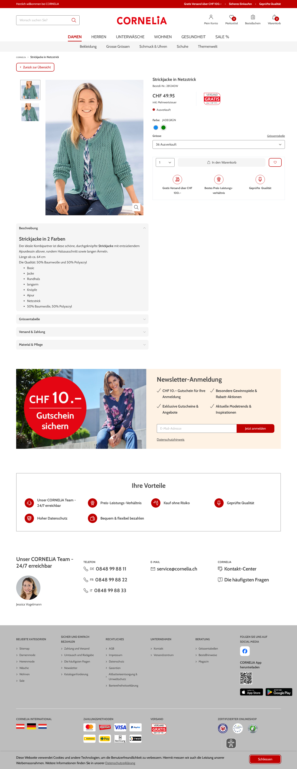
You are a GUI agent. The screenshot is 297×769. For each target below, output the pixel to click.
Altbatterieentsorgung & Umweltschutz (123, 676)
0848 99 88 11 (111, 569)
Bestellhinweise (208, 655)
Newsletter (70, 668)
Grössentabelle (276, 136)
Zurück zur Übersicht (37, 67)
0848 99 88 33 (110, 590)
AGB (111, 648)
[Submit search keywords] (74, 20)
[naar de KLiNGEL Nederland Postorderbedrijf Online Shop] (42, 726)
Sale (21, 680)
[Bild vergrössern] (136, 207)
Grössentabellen (208, 648)
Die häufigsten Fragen (246, 580)
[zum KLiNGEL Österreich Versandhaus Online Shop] (20, 726)
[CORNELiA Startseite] (142, 20)
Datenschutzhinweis (170, 440)
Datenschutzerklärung (120, 763)
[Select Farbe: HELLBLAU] (156, 127)
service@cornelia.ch (177, 569)
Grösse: (157, 136)
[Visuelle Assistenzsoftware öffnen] (229, 743)
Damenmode (27, 655)
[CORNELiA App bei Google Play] (279, 692)
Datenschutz (116, 661)
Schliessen (265, 759)
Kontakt (158, 648)
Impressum (115, 655)
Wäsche (24, 668)
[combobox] (48, 20)
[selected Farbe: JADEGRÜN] (163, 127)
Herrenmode (27, 661)
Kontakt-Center (240, 569)
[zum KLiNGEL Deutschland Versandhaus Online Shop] (31, 726)
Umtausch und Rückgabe (79, 655)
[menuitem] (74, 36)
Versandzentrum (164, 655)
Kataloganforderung (76, 674)
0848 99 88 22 (111, 580)
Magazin (204, 661)
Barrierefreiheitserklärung (123, 685)
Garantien (115, 668)
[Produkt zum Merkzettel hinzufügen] (275, 162)
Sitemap (24, 648)
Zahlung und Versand (77, 648)
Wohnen (24, 674)
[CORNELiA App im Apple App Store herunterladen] (251, 692)
